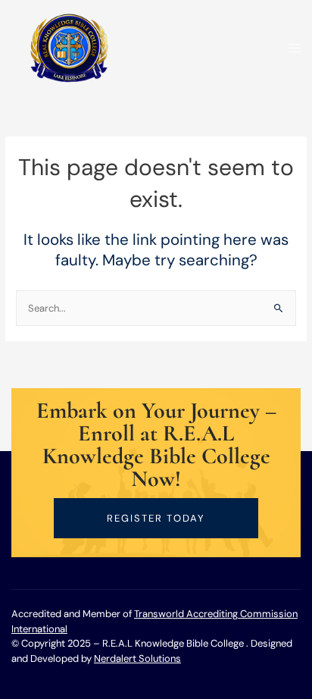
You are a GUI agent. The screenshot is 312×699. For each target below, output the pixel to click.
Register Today (156, 518)
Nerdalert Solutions (137, 658)
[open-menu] (290, 49)
